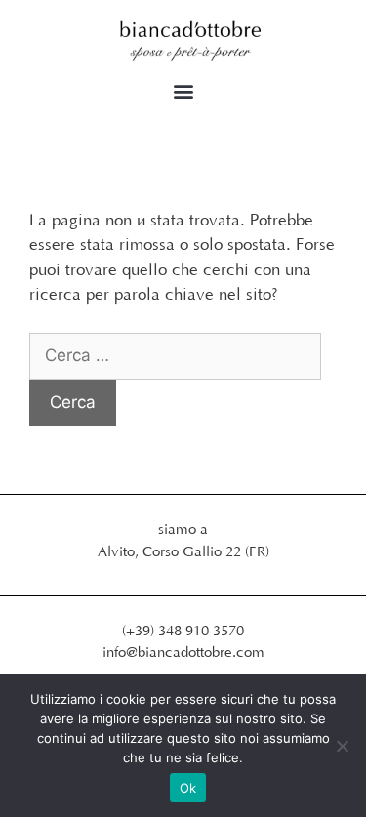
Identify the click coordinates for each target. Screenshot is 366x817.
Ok (188, 788)
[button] (183, 91)
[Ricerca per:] (175, 356)
